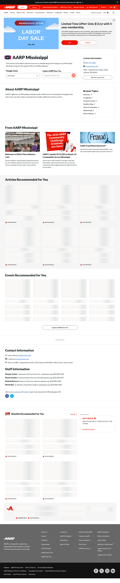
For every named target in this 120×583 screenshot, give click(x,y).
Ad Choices (7, 574)
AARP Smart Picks (66, 7)
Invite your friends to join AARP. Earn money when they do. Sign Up (58, 2)
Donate (43, 536)
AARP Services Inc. (85, 548)
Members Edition (79, 7)
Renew (88, 42)
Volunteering (87, 110)
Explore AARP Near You (52, 71)
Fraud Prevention (89, 101)
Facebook (16, 392)
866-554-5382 (90, 63)
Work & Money (88, 113)
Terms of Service (30, 567)
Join (69, 42)
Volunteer (44, 540)
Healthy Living (88, 104)
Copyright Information (35, 571)
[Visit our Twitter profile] (12, 396)
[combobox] (60, 75)
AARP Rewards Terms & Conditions (15, 571)
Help (104, 12)
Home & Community (90, 107)
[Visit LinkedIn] (113, 571)
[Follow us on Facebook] (7, 396)
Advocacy (86, 94)
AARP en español (96, 12)
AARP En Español (65, 536)
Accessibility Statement (45, 567)
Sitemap (6, 567)
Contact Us (63, 532)
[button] (113, 12)
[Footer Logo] (17, 538)
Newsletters (64, 540)
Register (103, 7)
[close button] (113, 20)
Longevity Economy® (104, 555)
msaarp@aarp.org (91, 66)
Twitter (26, 392)
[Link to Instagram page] (107, 571)
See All (72, 414)
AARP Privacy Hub (17, 567)
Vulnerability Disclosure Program (55, 571)
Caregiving (87, 98)
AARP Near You (46, 556)
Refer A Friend (64, 544)
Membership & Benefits (50, 7)
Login (111, 7)
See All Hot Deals (88, 429)
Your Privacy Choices (20, 574)
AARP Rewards (93, 7)
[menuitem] (6, 13)
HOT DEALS (87, 418)
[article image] (22, 151)
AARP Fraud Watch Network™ (93, 146)
